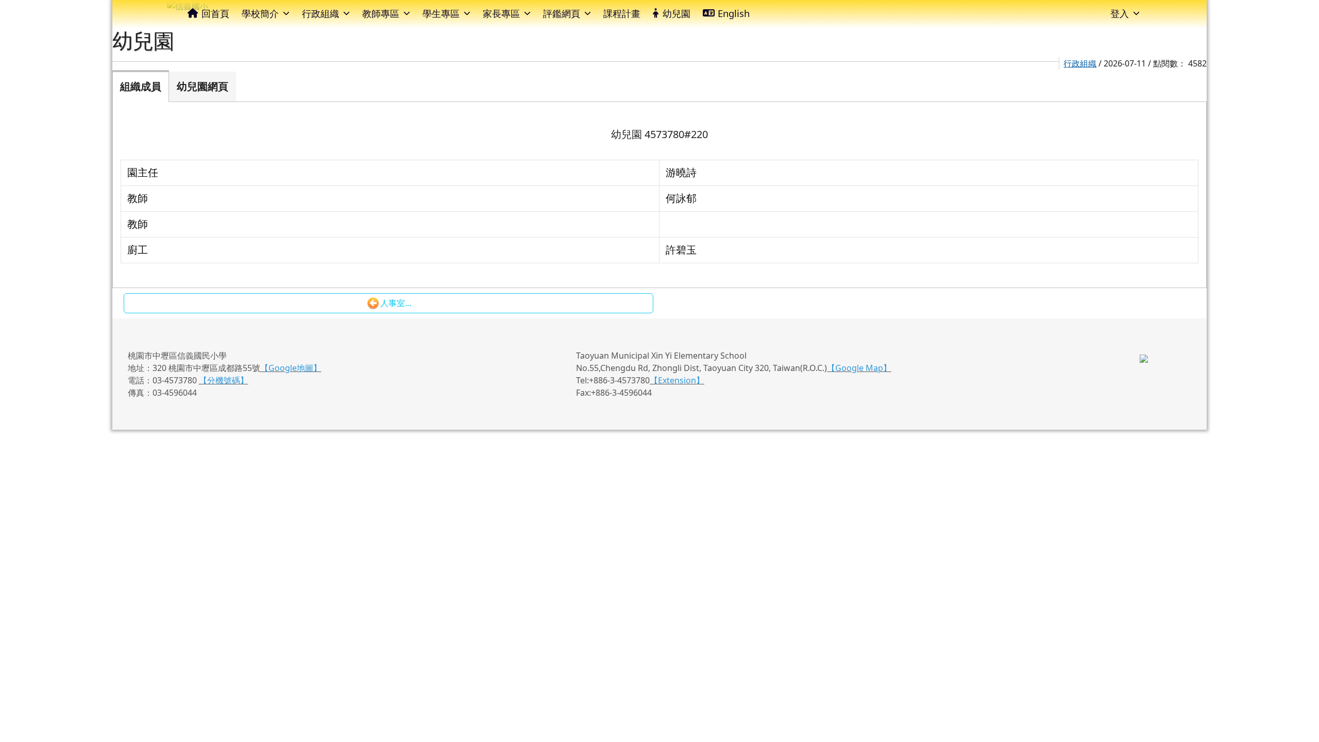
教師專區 (380, 13)
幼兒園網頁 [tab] (202, 86)
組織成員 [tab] (140, 86)
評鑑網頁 (561, 13)
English (734, 13)
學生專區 (441, 13)
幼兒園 (676, 13)
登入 (1119, 13)
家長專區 (501, 13)
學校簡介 (260, 13)
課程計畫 (621, 13)
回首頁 (215, 13)
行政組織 (320, 13)
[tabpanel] (659, 195)
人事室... (395, 303)
